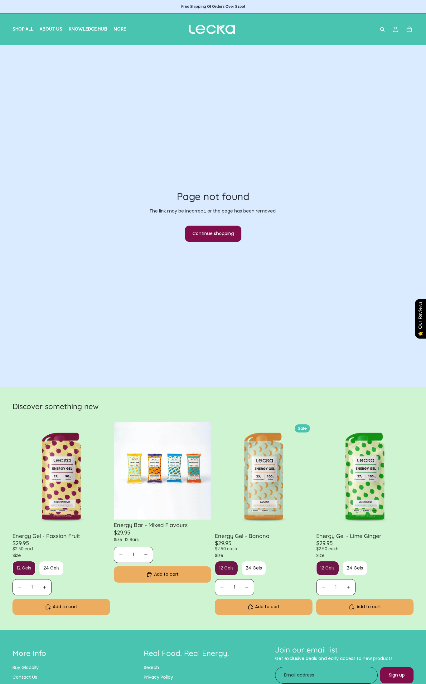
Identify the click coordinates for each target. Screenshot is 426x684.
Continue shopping (213, 233)
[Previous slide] (21, 476)
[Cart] (409, 29)
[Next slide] (100, 476)
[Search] (382, 29)
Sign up (397, 675)
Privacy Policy (158, 677)
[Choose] (100, 520)
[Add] (201, 509)
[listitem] (119, 29)
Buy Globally (25, 667)
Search (151, 667)
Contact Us (24, 677)
